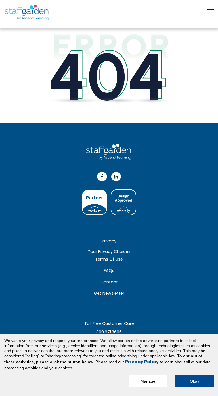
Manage (148, 381)
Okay (194, 381)
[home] (32, 12)
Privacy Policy (142, 361)
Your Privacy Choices (109, 251)
